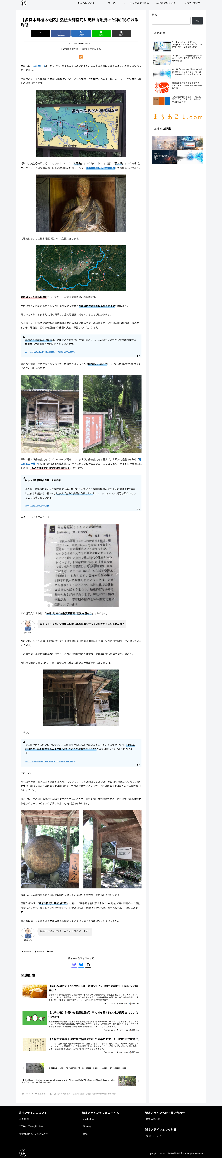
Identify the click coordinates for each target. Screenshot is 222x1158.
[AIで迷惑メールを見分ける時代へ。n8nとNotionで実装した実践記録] (190, 143)
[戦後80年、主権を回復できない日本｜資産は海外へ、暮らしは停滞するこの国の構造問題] (164, 157)
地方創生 (27, 951)
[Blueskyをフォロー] (81, 965)
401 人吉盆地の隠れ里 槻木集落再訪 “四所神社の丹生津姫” (49, 352)
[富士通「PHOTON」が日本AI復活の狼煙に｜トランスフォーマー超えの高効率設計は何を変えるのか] (190, 157)
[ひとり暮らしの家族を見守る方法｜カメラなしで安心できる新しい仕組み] (164, 143)
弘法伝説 (37, 66)
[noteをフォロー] (88, 965)
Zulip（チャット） (156, 1136)
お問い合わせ (153, 1119)
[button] (121, 33)
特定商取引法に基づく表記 (33, 1134)
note (85, 1134)
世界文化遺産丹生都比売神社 (36, 506)
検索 (154, 15)
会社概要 (24, 1119)
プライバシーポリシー (31, 1126)
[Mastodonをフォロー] (74, 965)
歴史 (51, 951)
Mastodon (88, 1119)
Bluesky (87, 1126)
